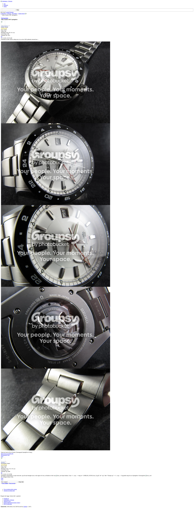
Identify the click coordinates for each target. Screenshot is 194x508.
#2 (1, 472)
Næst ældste (5, 483)
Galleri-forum (21, 13)
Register (12, 12)
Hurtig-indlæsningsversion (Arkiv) (12, 502)
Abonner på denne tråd (9, 490)
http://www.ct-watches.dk (7, 453)
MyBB (25, 506)
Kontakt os (6, 498)
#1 (1, 36)
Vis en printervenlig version (10, 489)
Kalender (6, 5)
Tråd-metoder (4, 18)
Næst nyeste (12, 483)
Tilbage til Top (7, 501)
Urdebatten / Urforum (6, 13)
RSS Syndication (8, 504)
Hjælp (5, 6)
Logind (7, 12)
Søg (5, 3)
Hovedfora (14, 13)
